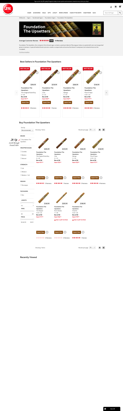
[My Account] (111, 7)
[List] (99, 129)
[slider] (21, 202)
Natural (24, 158)
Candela (24, 152)
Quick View (25, 102)
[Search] (120, 13)
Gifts (49, 12)
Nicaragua (25, 185)
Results (83, 130)
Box (23, 195)
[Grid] (103, 129)
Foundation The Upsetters (25, 141)
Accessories (36, 12)
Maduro (24, 155)
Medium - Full (26, 175)
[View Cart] (120, 7)
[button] (21, 139)
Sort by (23, 127)
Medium (24, 172)
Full (23, 168)
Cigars (29, 12)
